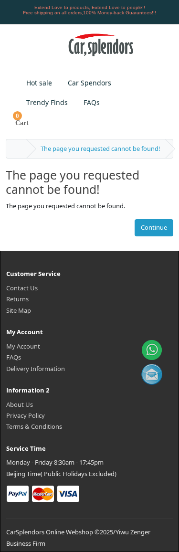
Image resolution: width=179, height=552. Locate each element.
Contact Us (22, 288)
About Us (19, 404)
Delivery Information (35, 368)
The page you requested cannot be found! (100, 148)
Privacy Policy (25, 415)
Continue (154, 227)
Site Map (18, 310)
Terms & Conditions (34, 426)
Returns (17, 299)
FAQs (13, 357)
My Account (23, 346)
